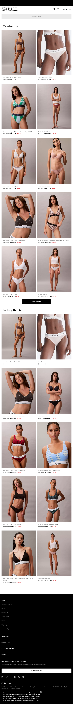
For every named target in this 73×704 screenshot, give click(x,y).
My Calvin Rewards (8, 648)
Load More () (36, 301)
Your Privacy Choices (9, 700)
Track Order (5, 616)
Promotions (5, 636)
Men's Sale (38, 3)
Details (44, 3)
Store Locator (6, 642)
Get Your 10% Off (36, 670)
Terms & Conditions (15, 688)
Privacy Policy (34, 687)
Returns (4, 620)
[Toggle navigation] (70, 9)
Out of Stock (36, 17)
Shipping (4, 625)
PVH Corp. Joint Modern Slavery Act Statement (14, 687)
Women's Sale (31, 3)
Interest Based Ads (45, 687)
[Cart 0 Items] (58, 9)
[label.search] (54, 9)
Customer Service (7, 604)
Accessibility (5, 629)
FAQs (3, 608)
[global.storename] (7, 9)
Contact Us (5, 612)
